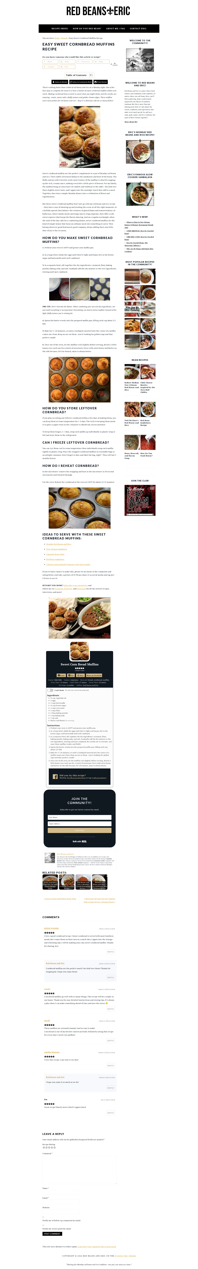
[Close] (130, 606)
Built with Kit (99, 659)
